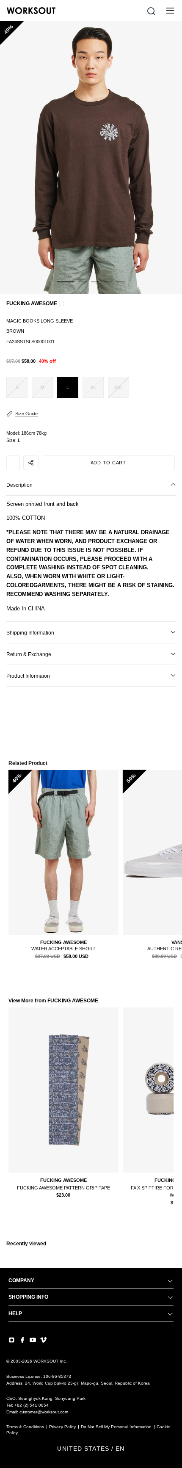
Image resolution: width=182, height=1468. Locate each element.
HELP (15, 1313)
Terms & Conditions (25, 1426)
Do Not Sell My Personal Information (116, 1426)
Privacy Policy (62, 1426)
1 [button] (65, 286)
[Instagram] (11, 1340)
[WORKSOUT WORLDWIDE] (31, 10)
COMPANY (21, 1280)
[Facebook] (22, 1340)
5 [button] (120, 286)
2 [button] (82, 286)
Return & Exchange (28, 654)
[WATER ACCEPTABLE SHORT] (63, 852)
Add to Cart (109, 462)
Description (19, 485)
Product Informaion (28, 676)
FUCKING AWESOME (31, 303)
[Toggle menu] (170, 11)
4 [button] (108, 286)
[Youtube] (33, 1340)
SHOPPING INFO (28, 1297)
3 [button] (95, 286)
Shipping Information (30, 633)
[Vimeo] (43, 1340)
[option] (91, 157)
